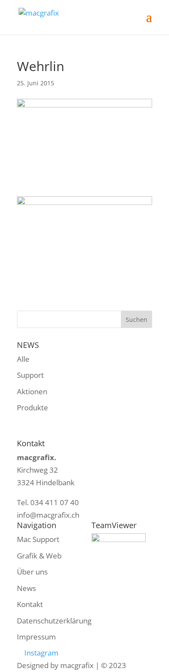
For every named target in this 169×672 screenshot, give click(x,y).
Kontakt (30, 604)
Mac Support (38, 539)
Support (30, 375)
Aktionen (32, 391)
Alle (23, 359)
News (26, 588)
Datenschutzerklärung (54, 621)
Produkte (32, 407)
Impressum (36, 637)
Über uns (32, 572)
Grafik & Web (39, 556)
